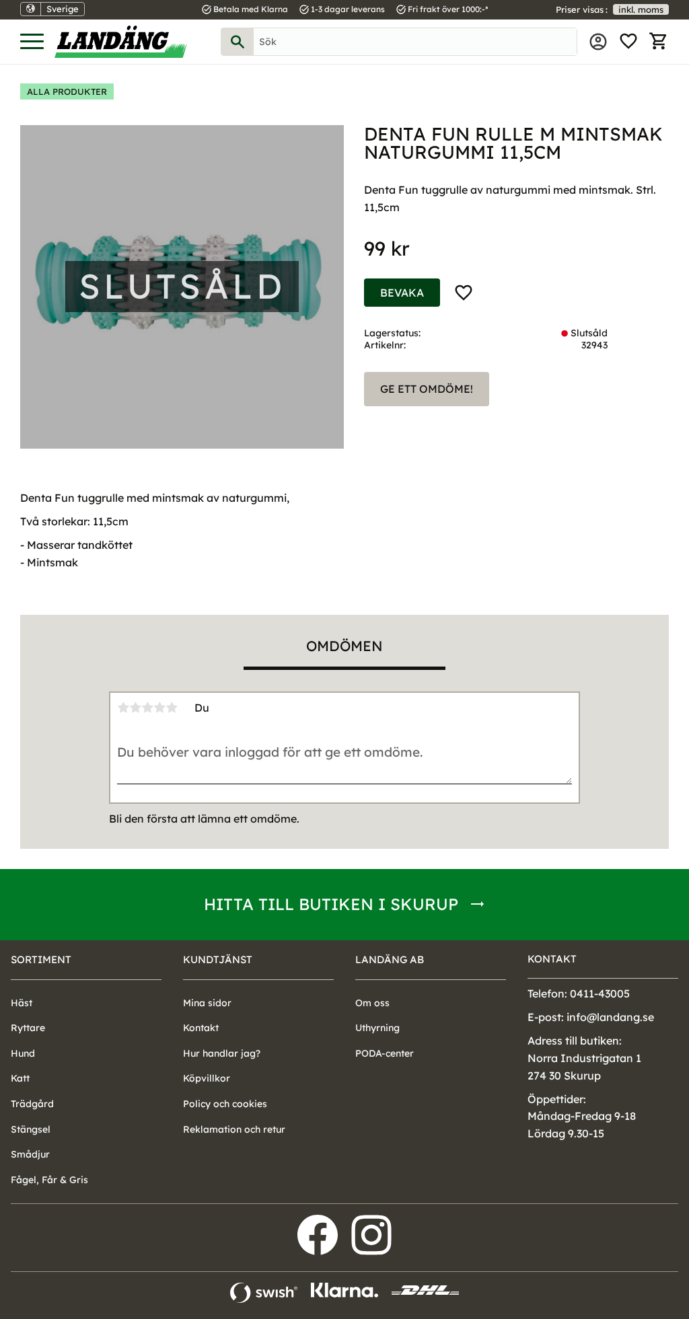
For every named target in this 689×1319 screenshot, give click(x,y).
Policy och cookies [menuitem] (225, 1104)
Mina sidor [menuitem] (598, 42)
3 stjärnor (147, 708)
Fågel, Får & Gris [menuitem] (49, 1180)
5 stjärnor (172, 708)
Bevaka (402, 292)
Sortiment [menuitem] (41, 959)
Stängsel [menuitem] (30, 1129)
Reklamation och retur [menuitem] (234, 1129)
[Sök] (237, 41)
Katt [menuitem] (20, 1078)
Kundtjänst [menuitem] (217, 959)
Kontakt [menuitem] (201, 1028)
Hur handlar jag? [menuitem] (221, 1053)
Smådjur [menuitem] (30, 1154)
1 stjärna (123, 708)
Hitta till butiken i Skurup (331, 904)
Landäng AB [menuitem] (389, 959)
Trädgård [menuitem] (32, 1104)
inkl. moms (640, 9)
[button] (32, 42)
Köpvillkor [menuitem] (206, 1078)
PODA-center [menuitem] (384, 1053)
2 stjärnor (135, 708)
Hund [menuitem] (23, 1053)
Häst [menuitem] (21, 1003)
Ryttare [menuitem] (28, 1028)
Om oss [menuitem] (372, 1003)
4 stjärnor (159, 708)
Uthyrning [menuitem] (377, 1028)
